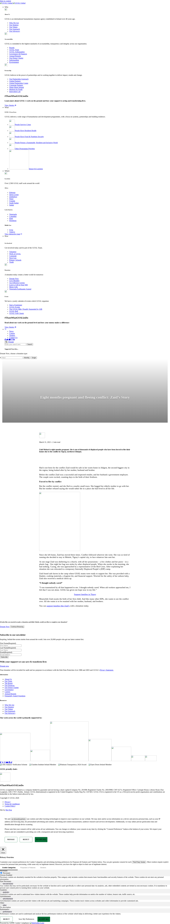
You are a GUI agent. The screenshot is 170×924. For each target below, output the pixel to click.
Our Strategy (14, 25)
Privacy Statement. (107, 670)
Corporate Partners (16, 85)
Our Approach (14, 29)
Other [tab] (2, 903)
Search (29, 344)
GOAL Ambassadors (17, 52)
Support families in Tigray (85, 594)
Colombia (12, 216)
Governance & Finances (18, 54)
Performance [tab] (4, 909)
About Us (8, 679)
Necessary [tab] (4, 871)
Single (34, 358)
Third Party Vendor (139, 862)
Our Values (13, 27)
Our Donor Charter (16, 58)
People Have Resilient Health (25, 131)
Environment (14, 62)
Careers (12, 333)
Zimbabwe (13, 197)
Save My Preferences (26, 919)
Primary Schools (15, 260)
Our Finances (9, 685)
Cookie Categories (8, 867)
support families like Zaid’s (58, 606)
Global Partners (15, 81)
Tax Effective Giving (17, 283)
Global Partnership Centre (18, 83)
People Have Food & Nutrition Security (29, 137)
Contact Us (13, 338)
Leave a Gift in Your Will (18, 285)
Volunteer (12, 252)
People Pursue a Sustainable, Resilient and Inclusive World (36, 143)
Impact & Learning (36, 169)
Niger (11, 199)
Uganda (12, 201)
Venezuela (13, 214)
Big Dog (9, 810)
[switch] (1, 883)
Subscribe (4, 657)
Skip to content (5, 1)
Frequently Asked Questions (15, 696)
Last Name (8, 648)
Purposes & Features (27, 867)
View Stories (9, 105)
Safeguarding (14, 60)
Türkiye (12, 232)
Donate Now (14, 279)
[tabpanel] (85, 878)
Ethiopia (12, 193)
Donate (11, 342)
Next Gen (12, 258)
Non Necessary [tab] (5, 881)
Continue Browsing (17, 627)
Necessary (6, 873)
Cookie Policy (10, 806)
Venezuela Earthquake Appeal (20, 289)
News (11, 331)
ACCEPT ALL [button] (41, 839)
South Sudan (14, 203)
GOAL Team (14, 50)
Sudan (11, 205)
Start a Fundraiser (15, 305)
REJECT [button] (26, 839)
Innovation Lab (14, 92)
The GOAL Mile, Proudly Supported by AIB (25, 309)
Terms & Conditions (12, 804)
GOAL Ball (13, 311)
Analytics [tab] (3, 890)
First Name (8, 643)
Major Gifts (13, 287)
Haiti (11, 218)
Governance (9, 690)
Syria (11, 230)
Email (6, 652)
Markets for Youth (15, 89)
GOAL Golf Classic (16, 313)
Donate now (4, 666)
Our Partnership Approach (18, 79)
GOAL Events (14, 307)
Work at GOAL (15, 254)
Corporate (13, 256)
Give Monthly (14, 281)
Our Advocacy (14, 31)
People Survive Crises (23, 125)
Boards (11, 48)
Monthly (26, 358)
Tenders (12, 335)
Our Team (8, 681)
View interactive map (12, 234)
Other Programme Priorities (25, 149)
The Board (8, 683)
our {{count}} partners (19, 819)
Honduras (12, 221)
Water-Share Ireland (16, 87)
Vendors (43, 867)
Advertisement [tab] (5, 896)
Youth (11, 262)
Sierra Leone (14, 195)
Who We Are (14, 23)
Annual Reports (15, 56)
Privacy (8, 802)
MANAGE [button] (11, 839)
